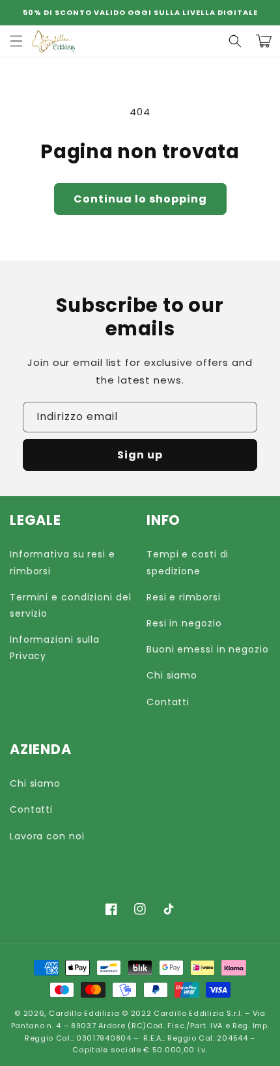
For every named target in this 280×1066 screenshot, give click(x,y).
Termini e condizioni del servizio (71, 605)
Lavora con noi (47, 836)
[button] (235, 41)
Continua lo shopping (140, 198)
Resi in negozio (184, 623)
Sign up (140, 454)
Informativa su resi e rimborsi (62, 562)
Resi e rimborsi (184, 597)
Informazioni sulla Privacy (55, 647)
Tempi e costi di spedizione (188, 562)
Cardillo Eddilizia (84, 1013)
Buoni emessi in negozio (208, 649)
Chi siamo (172, 675)
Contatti (168, 701)
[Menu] (16, 41)
